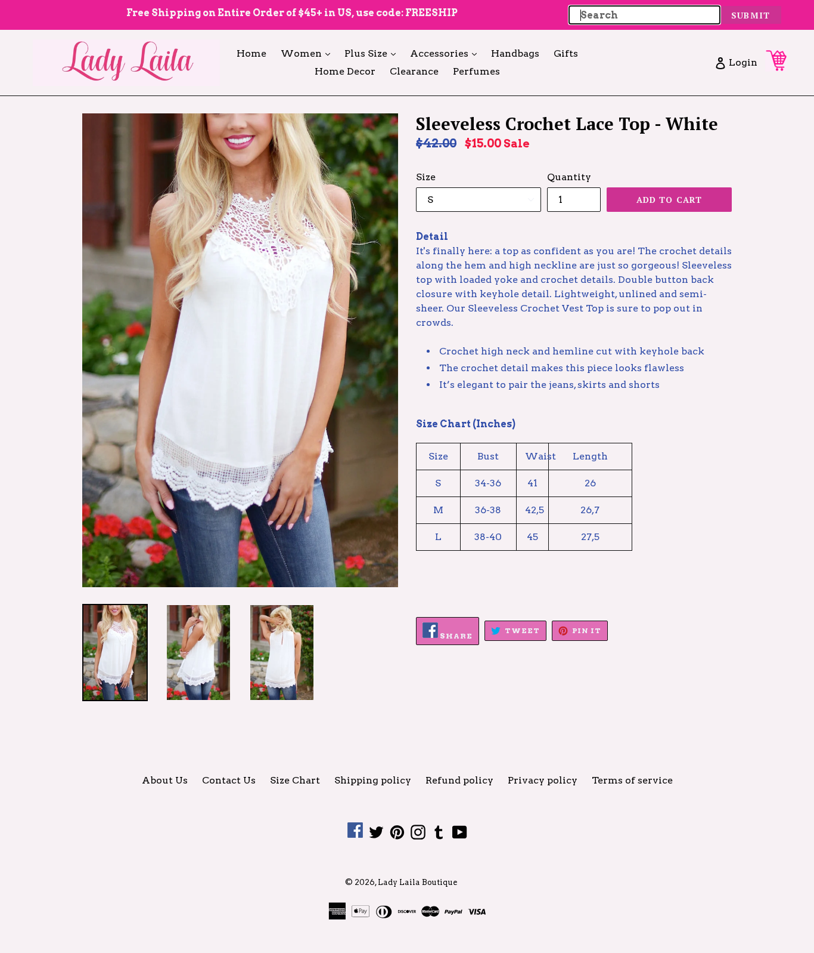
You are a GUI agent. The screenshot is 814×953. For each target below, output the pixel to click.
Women (308, 53)
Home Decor (345, 71)
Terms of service (632, 780)
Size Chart (295, 780)
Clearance (414, 71)
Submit (750, 15)
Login (742, 62)
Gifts (566, 53)
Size (426, 177)
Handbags (515, 53)
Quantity (569, 177)
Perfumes (476, 71)
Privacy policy (542, 780)
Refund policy (459, 780)
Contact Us (229, 780)
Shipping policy (372, 780)
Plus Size (373, 53)
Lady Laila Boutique (417, 882)
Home (251, 53)
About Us (165, 780)
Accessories (446, 53)
